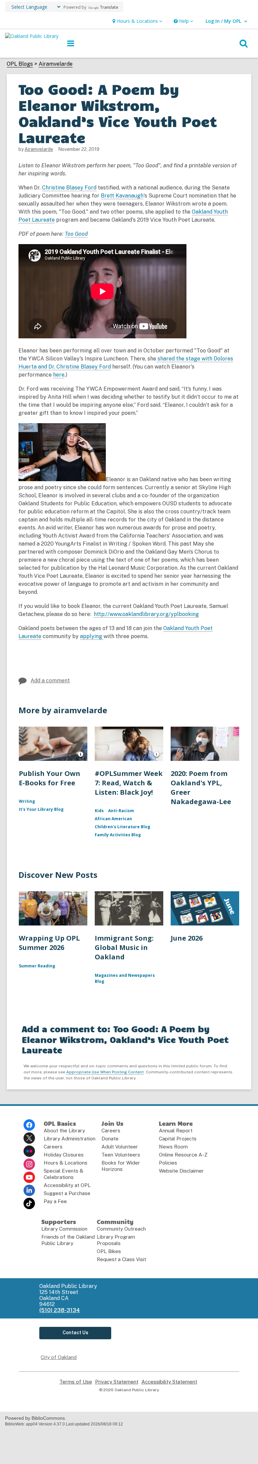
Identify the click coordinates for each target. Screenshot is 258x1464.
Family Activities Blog (118, 835)
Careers (53, 1146)
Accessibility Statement (169, 1382)
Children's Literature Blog (122, 827)
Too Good (76, 234)
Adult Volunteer (119, 1146)
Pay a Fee (55, 1201)
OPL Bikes (109, 1251)
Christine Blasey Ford (69, 187)
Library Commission (64, 1229)
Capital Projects (178, 1138)
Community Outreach (121, 1229)
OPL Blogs (20, 64)
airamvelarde (39, 149)
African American (113, 819)
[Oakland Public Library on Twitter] (29, 1138)
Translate (109, 7)
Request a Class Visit (121, 1259)
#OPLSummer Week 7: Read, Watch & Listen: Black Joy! (129, 783)
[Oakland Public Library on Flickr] (29, 1151)
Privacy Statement (116, 1382)
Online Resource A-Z (183, 1155)
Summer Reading (37, 966)
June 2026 (187, 938)
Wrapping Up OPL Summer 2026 (49, 943)
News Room (173, 1146)
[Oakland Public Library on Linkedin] (29, 1190)
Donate (110, 1138)
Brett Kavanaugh (122, 195)
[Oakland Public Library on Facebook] (29, 1125)
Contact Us (75, 1332)
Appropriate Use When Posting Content (105, 1072)
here (58, 375)
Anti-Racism (121, 810)
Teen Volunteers (120, 1155)
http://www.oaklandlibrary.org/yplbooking (146, 614)
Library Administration (69, 1138)
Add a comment (50, 680)
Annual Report (175, 1130)
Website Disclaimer (181, 1171)
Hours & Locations (65, 1163)
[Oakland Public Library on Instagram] (29, 1164)
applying (91, 636)
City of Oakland (59, 1357)
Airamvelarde (56, 64)
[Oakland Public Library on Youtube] (29, 1177)
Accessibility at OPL (67, 1185)
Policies (168, 1163)
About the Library (64, 1130)
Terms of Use (75, 1382)
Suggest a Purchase (67, 1193)
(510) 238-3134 (59, 1310)
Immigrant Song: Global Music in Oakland (124, 947)
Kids (99, 810)
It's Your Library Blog (41, 809)
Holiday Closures (64, 1155)
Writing (27, 801)
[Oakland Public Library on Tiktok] (29, 1203)
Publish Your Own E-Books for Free (49, 778)
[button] (136, 21)
